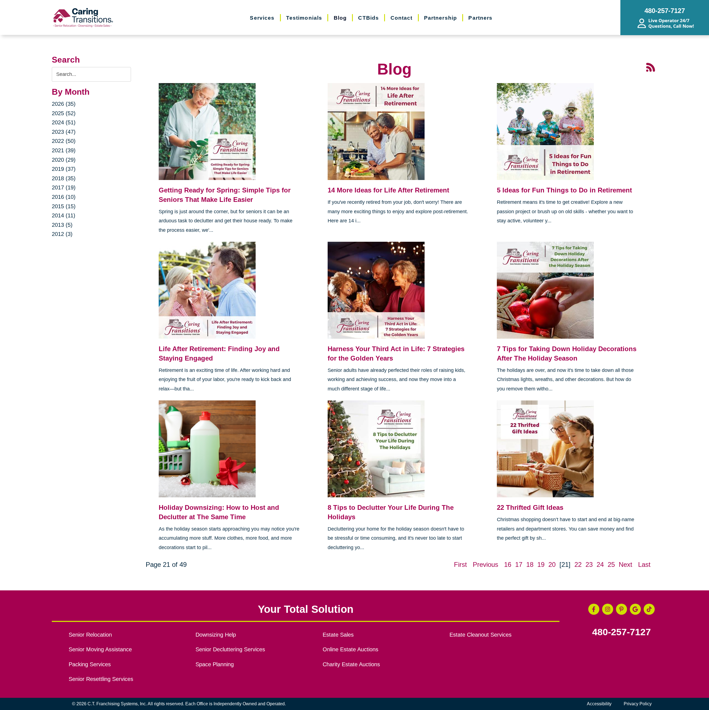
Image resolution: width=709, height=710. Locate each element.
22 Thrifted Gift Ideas (530, 507)
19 (540, 564)
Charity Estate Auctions (351, 664)
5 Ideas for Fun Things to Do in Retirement (564, 190)
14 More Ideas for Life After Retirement (388, 190)
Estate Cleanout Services (480, 635)
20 (552, 564)
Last (644, 564)
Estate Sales (338, 635)
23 (589, 564)
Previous (485, 564)
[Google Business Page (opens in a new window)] (635, 609)
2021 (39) (64, 150)
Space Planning (215, 664)
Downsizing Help (216, 635)
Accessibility (599, 703)
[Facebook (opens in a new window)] (593, 609)
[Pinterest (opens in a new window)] (621, 609)
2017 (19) (64, 187)
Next (625, 564)
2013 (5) (62, 225)
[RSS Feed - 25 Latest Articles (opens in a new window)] (650, 66)
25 (611, 564)
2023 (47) (64, 132)
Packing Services (90, 664)
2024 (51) (64, 122)
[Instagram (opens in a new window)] (607, 609)
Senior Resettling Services (101, 679)
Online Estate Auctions (350, 649)
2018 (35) (64, 178)
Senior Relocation (90, 635)
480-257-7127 (621, 632)
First (460, 564)
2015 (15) (64, 206)
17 (518, 564)
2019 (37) (64, 169)
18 (529, 564)
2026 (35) (64, 104)
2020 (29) (64, 160)
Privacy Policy (638, 703)
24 (600, 564)
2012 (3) (62, 234)
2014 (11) (63, 215)
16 (507, 564)
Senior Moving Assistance (100, 649)
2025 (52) (64, 113)
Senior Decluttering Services (230, 649)
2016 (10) (64, 197)
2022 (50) (64, 141)
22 (578, 564)
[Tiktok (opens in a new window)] (649, 609)
